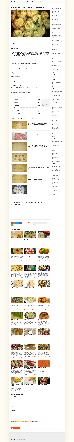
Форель (53, 95)
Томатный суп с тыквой (42, 367)
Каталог (28, 1)
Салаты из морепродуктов (56, 12)
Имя (12, 406)
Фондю (57, 62)
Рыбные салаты (54, 15)
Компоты (59, 145)
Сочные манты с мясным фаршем (17, 255)
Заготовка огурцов (55, 175)
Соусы (54, 104)
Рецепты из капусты (55, 121)
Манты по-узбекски (14, 287)
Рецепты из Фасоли (55, 127)
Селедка (60, 90)
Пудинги (59, 166)
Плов (58, 50)
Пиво (59, 144)
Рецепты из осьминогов (56, 161)
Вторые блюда (55, 47)
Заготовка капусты (55, 178)
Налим (53, 98)
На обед (34, 224)
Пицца (56, 165)
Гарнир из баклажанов (55, 44)
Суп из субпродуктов (55, 32)
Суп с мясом (58, 28)
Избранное (37, 1)
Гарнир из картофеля (55, 40)
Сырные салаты (54, 20)
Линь (61, 92)
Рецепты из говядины (55, 82)
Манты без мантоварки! (42, 255)
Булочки (61, 169)
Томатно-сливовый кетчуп (42, 384)
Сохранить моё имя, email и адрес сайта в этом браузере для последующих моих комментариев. (27, 425)
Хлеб (56, 166)
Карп (60, 94)
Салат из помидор (55, 7)
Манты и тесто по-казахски (29, 319)
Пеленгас (58, 92)
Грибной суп (54, 27)
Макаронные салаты (55, 19)
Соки (55, 140)
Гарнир (54, 37)
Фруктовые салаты (55, 16)
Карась (53, 90)
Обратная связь (42, 1)
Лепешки (53, 167)
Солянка (55, 24)
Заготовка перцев (55, 183)
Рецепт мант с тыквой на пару (16, 238)
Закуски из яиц (60, 61)
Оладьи (56, 167)
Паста (56, 50)
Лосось (58, 91)
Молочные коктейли (55, 144)
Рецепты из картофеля (55, 124)
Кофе (61, 141)
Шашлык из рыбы (59, 98)
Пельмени (56, 49)
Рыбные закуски (54, 61)
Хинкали (56, 53)
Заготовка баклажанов (55, 191)
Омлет (53, 53)
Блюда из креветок (55, 158)
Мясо (54, 79)
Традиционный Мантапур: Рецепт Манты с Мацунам (30, 239)
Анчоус (58, 94)
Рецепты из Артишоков (55, 120)
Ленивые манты (40, 335)
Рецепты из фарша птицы (56, 77)
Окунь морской (54, 92)
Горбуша (61, 91)
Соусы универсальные (58, 107)
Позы (25, 335)
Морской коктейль (55, 157)
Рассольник (59, 24)
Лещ (57, 90)
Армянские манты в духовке (16, 272)
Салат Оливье (60, 7)
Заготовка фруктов (55, 182)
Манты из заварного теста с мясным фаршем (42, 239)
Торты (60, 170)
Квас (57, 145)
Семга (53, 99)
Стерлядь (56, 96)
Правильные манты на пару (29, 287)
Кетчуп (53, 108)
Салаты (54, 5)
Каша (60, 50)
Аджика (57, 111)
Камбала (53, 96)
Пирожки (53, 165)
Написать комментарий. (15, 209)
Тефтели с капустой (41, 351)
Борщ (53, 24)
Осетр (56, 94)
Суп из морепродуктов (55, 31)
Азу (61, 52)
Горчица (59, 108)
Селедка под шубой (58, 8)
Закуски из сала (54, 72)
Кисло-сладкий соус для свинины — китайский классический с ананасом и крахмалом (30, 368)
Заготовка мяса (59, 186)
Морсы (53, 140)
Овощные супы (58, 35)
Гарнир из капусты (55, 43)
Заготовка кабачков (55, 193)
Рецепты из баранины (55, 83)
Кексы (59, 167)
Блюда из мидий (54, 153)
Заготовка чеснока (55, 187)
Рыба (54, 88)
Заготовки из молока (55, 189)
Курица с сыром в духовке (28, 384)
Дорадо (53, 94)
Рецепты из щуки (55, 102)
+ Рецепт (33, 1)
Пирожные (54, 166)
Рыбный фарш (54, 91)
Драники (53, 50)
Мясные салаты (60, 20)
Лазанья (56, 52)
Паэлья (53, 52)
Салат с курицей (54, 11)
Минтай (56, 95)
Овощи (54, 117)
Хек (58, 95)
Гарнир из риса (54, 41)
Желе (55, 133)
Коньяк (62, 140)
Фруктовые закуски (55, 66)
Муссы (62, 133)
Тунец (56, 90)
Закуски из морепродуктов (56, 70)
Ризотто (59, 53)
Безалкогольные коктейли (56, 142)
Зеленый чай (54, 145)
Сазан (56, 98)
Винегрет (53, 8)
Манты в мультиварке (28, 272)
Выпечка (54, 163)
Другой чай (58, 140)
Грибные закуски (54, 65)
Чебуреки (53, 169)
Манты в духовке (40, 287)
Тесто (59, 169)
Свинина (60, 82)
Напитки (54, 138)
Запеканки (56, 170)
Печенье (53, 170)
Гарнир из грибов (59, 41)
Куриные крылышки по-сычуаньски (17, 351)
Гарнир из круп (60, 45)
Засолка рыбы (54, 186)
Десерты (54, 132)
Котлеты (53, 49)
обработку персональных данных (35, 423)
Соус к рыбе (54, 111)
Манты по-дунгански (41, 272)
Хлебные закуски (55, 69)
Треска (60, 95)
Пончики (59, 165)
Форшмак (53, 62)
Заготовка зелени (55, 179)
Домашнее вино (57, 141)
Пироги (57, 169)
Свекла (59, 128)
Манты (60, 49)
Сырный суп (54, 28)
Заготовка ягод (54, 190)
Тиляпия (60, 96)
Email (25, 406)
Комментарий (13, 410)
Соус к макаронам (60, 112)
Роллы (60, 66)
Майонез (53, 107)
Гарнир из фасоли (55, 45)
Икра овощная (60, 179)
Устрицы (53, 150)
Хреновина (56, 108)
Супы (54, 22)
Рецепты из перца (55, 128)
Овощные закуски (55, 68)
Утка (61, 77)
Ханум (12, 335)
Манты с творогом (14, 319)
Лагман (59, 52)
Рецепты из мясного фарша (56, 86)
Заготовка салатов (55, 194)
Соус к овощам (54, 112)
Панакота (53, 136)
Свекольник (54, 35)
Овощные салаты (60, 11)
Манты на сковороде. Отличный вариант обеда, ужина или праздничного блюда (29, 256)
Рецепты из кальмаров (55, 154)
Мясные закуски (54, 58)
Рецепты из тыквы (55, 123)
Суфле (53, 133)
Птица (54, 74)
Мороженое (58, 133)
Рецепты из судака (57, 99)
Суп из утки (58, 27)
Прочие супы (61, 32)
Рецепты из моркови (55, 119)
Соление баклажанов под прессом (30, 351)
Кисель (53, 141)
